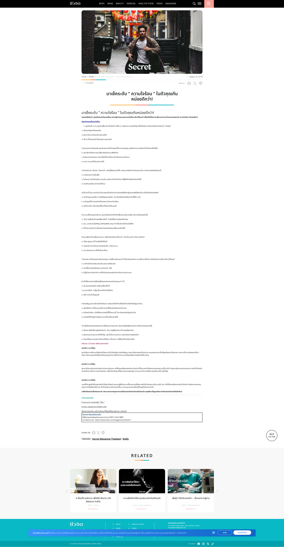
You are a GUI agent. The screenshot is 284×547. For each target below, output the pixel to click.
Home (84, 76)
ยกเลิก (225, 532)
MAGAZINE (171, 3)
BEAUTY (120, 3)
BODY (102, 3)
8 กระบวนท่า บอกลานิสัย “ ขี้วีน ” (93, 402)
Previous (66, 491)
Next (217, 491)
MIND (110, 3)
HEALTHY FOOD (146, 3)
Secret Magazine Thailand (106, 439)
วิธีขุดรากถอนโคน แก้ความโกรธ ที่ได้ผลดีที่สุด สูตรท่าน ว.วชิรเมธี (104, 411)
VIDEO (160, 3)
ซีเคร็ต (126, 439)
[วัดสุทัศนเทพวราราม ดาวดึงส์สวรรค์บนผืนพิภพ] (142, 491)
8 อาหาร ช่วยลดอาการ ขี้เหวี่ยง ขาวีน (94, 406)
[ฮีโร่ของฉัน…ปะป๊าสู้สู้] (93, 491)
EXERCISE (131, 3)
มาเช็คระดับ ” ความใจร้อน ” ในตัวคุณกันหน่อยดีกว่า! (114, 76)
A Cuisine (89, 83)
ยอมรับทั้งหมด (242, 532)
